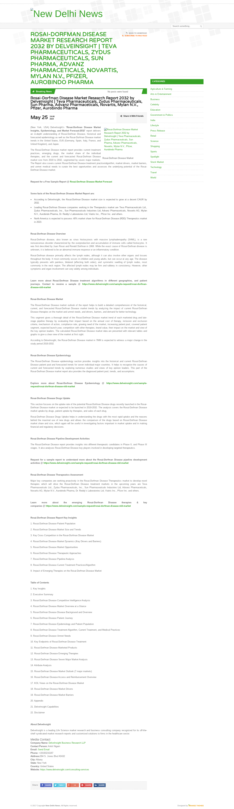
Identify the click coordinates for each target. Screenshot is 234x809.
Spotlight (154, 156)
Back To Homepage (138, 33)
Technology (156, 167)
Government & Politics (161, 115)
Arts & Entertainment (160, 94)
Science (154, 141)
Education (155, 110)
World (153, 177)
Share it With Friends (133, 116)
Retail (153, 136)
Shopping (155, 146)
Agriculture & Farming (161, 89)
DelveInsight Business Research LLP (67, 743)
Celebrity (154, 104)
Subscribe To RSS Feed (136, 36)
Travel (153, 172)
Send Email (44, 749)
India (152, 120)
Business (155, 99)
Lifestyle (154, 125)
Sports (153, 151)
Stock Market (157, 162)
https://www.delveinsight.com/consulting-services (64, 769)
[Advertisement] (163, 12)
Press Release (157, 130)
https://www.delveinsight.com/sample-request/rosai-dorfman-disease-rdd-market (86, 463)
